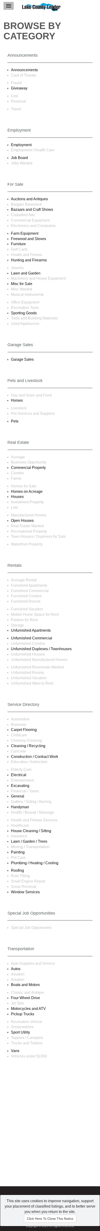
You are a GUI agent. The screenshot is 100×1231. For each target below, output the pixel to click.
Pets (14, 421)
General (17, 796)
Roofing (17, 870)
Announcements (24, 70)
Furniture (18, 244)
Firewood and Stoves (28, 239)
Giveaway (19, 88)
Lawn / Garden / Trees (29, 841)
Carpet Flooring (24, 730)
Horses (17, 400)
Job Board (19, 158)
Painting (18, 852)
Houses (17, 497)
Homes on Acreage (27, 491)
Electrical (18, 775)
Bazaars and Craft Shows (32, 209)
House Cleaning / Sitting (31, 831)
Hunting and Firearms (29, 260)
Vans (15, 1051)
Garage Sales (22, 359)
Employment (21, 145)
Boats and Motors (25, 985)
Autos (15, 969)
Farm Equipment (24, 233)
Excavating (20, 786)
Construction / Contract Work (34, 757)
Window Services (25, 892)
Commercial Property (28, 468)
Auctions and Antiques (29, 199)
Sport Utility (20, 1032)
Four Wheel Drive (25, 998)
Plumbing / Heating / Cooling (34, 863)
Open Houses (22, 521)
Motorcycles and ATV (28, 1009)
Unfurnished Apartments (31, 630)
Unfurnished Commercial (31, 638)
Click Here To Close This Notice (50, 1218)
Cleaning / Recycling (28, 746)
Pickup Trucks (22, 1014)
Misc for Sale (21, 284)
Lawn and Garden (25, 273)
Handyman (20, 807)
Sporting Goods (24, 313)
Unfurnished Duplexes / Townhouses (41, 649)
